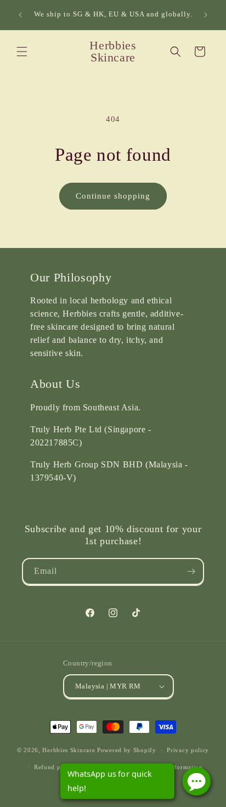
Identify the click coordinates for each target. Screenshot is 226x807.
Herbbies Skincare (68, 750)
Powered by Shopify (126, 750)
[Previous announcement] (20, 15)
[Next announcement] (206, 15)
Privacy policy (188, 750)
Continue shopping (113, 195)
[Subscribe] (191, 571)
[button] (22, 51)
